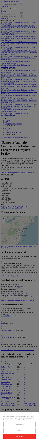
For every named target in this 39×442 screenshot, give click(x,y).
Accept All (19, 436)
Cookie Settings (19, 424)
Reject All (19, 430)
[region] (19, 427)
